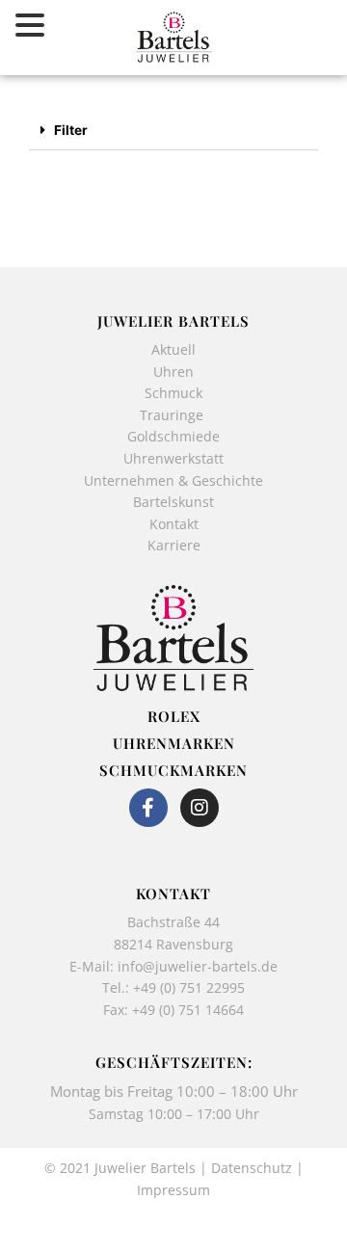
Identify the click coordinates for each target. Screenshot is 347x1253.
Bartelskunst (173, 502)
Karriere (173, 545)
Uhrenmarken (174, 743)
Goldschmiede (173, 436)
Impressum (173, 1190)
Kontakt (174, 524)
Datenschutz (251, 1168)
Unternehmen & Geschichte (173, 480)
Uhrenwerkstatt (173, 458)
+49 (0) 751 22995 (189, 987)
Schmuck (173, 393)
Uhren (173, 371)
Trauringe (173, 415)
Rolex (173, 716)
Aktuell (173, 349)
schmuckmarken (173, 770)
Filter (71, 130)
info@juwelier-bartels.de (198, 966)
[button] (173, 131)
